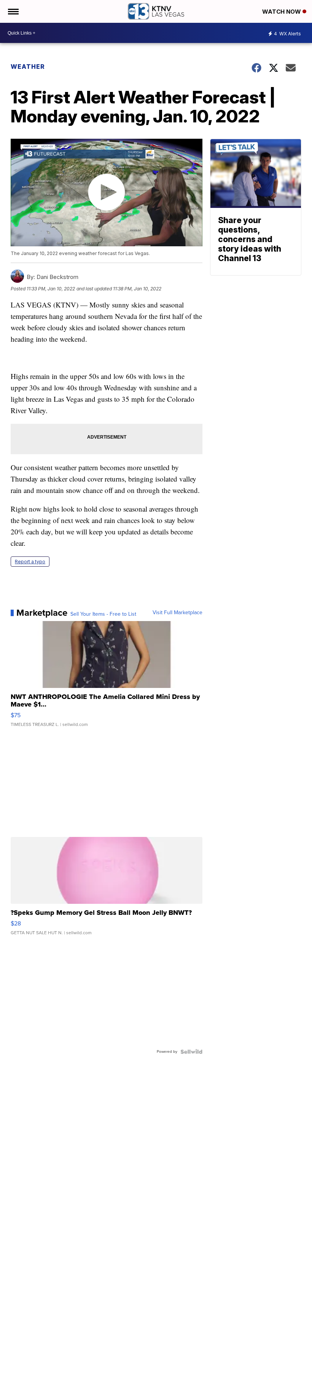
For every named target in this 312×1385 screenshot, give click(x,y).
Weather (28, 66)
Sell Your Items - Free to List (103, 614)
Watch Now (282, 11)
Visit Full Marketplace (177, 612)
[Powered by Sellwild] (191, 1051)
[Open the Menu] (13, 11)
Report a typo (30, 561)
